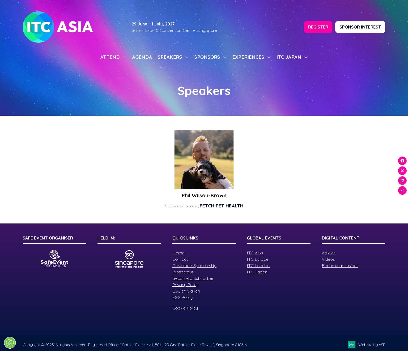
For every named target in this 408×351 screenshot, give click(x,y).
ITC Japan (257, 272)
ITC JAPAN (288, 57)
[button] (318, 27)
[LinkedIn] (402, 180)
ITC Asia (255, 253)
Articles (329, 253)
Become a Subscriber (192, 278)
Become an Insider (340, 265)
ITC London (258, 265)
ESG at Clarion (186, 291)
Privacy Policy (185, 284)
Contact (180, 259)
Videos (328, 259)
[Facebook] (402, 161)
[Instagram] (402, 190)
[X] (402, 170)
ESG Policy (182, 297)
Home (178, 253)
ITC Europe (257, 259)
